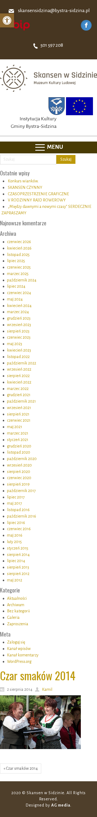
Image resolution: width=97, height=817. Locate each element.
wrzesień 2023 (19, 325)
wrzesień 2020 (19, 465)
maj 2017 (14, 503)
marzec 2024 (18, 312)
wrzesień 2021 (19, 408)
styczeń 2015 (17, 548)
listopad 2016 (18, 510)
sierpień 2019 (18, 484)
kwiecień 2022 (19, 382)
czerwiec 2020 (19, 478)
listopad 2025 (18, 254)
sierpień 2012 (18, 574)
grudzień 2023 (18, 318)
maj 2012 (14, 580)
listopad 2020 (18, 452)
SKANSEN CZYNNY (25, 187)
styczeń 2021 (17, 440)
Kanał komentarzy (23, 655)
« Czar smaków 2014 (21, 768)
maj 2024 (15, 299)
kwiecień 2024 (19, 305)
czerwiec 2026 (19, 242)
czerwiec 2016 (19, 529)
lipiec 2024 (16, 286)
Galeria (13, 617)
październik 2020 (22, 459)
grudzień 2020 (19, 446)
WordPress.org (19, 661)
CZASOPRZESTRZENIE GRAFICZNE (38, 194)
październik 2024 (21, 280)
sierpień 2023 (18, 331)
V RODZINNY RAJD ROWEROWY (37, 200)
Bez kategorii (18, 611)
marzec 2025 (18, 274)
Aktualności (17, 598)
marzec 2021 (17, 433)
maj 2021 (14, 427)
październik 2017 (21, 491)
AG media (60, 805)
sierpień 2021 (18, 414)
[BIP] (17, 25)
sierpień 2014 (18, 554)
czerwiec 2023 (18, 337)
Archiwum (15, 605)
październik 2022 (21, 363)
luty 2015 (14, 542)
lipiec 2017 (16, 497)
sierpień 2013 (18, 567)
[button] (7, 20)
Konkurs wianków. (23, 181)
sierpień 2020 (18, 471)
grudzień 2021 (18, 395)
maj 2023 (14, 344)
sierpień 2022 (18, 376)
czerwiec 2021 (18, 420)
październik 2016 (21, 516)
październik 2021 (21, 401)
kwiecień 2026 (19, 248)
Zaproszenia (17, 624)
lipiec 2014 (16, 561)
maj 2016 (14, 535)
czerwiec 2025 (19, 267)
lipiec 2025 (16, 261)
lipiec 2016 (16, 522)
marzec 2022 (18, 388)
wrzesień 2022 (19, 369)
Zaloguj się (16, 642)
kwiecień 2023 (19, 350)
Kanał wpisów (19, 648)
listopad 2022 (18, 357)
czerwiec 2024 (19, 293)
